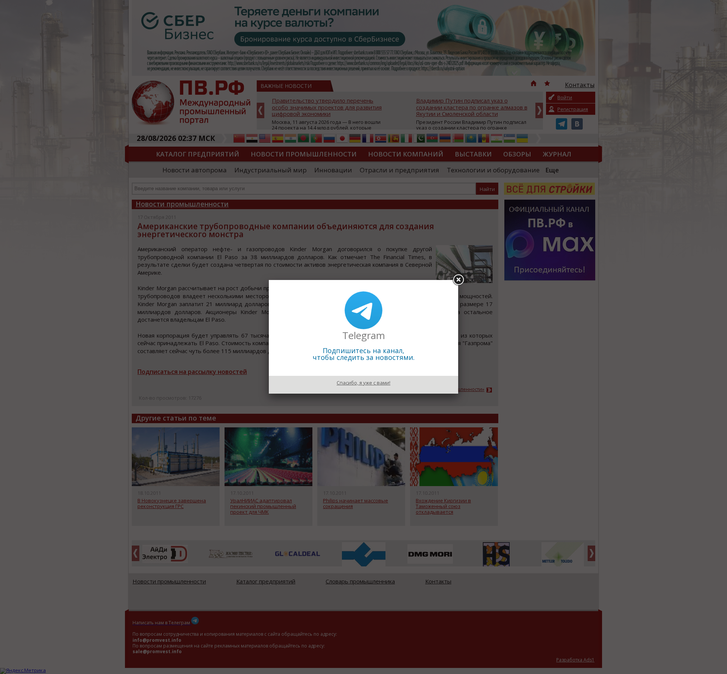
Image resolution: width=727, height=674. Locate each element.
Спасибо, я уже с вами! (363, 382)
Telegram (363, 335)
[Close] (458, 280)
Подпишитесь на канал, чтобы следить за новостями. (364, 354)
